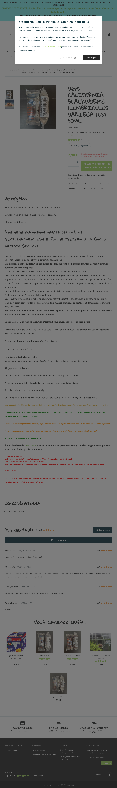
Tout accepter (91, 57)
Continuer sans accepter (68, 58)
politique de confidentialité (51, 46)
